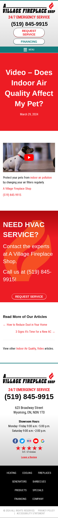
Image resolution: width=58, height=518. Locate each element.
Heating (11, 473)
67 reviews (31, 452)
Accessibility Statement (31, 513)
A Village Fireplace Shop (17, 188)
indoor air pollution (41, 177)
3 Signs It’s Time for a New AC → (35, 331)
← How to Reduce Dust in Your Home (25, 324)
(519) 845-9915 (29, 24)
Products (21, 490)
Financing (20, 499)
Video (40, 348)
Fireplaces (44, 473)
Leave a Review (29, 457)
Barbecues (39, 481)
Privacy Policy (46, 510)
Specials (38, 490)
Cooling (27, 473)
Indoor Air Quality (26, 348)
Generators (19, 481)
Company (38, 499)
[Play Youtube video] (29, 157)
